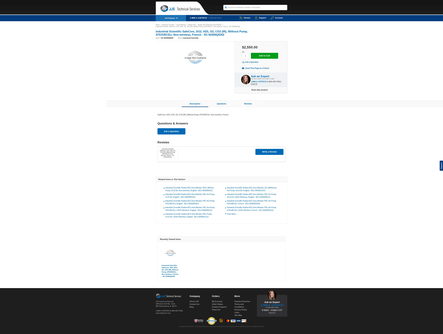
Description (195, 104)
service (247, 18)
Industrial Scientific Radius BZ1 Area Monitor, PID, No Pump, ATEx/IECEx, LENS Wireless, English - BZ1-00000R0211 (190, 208)
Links (236, 312)
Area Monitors (181, 25)
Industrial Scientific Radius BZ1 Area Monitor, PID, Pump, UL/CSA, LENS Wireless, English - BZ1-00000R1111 (188, 215)
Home (158, 25)
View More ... (232, 214)
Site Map (238, 315)
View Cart (216, 310)
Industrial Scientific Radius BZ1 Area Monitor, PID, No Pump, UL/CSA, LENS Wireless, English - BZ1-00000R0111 (252, 195)
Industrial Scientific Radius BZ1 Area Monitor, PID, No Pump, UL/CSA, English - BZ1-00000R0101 (190, 195)
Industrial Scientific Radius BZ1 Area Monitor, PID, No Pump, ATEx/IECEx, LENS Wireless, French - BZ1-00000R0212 (252, 208)
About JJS (194, 301)
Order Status (217, 304)
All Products (170, 18)
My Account (217, 301)
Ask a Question (252, 62)
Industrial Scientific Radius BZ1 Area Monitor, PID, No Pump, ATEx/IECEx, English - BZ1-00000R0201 (190, 202)
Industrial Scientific (168, 25)
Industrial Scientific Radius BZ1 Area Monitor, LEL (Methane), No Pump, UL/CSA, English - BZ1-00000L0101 (252, 189)
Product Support (219, 307)
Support (262, 18)
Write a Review (269, 152)
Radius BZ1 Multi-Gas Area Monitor (210, 25)
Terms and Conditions (239, 305)
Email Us (254, 84)
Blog (192, 307)
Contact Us (194, 304)
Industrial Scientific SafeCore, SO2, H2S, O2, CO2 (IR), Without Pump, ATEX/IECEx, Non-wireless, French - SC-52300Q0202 (168, 153)
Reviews (248, 104)
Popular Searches (242, 301)
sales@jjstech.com (163, 313)
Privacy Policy (240, 310)
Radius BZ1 (192, 25)
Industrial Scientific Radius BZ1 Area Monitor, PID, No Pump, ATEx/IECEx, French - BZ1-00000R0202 (252, 202)
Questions (221, 104)
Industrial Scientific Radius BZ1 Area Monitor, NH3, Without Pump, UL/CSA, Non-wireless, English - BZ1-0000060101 (189, 189)
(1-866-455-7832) (214, 18)
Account (279, 18)
